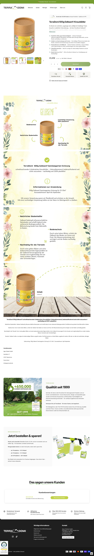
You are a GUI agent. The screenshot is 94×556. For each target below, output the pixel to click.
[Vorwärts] (41, 38)
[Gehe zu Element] (7, 60)
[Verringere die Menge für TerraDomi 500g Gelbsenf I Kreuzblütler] (51, 64)
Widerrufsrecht (38, 535)
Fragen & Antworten (39, 539)
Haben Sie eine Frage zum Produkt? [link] (59, 80)
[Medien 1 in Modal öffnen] (24, 35)
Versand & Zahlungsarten (40, 537)
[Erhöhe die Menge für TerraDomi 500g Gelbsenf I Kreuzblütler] (58, 64)
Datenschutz (37, 530)
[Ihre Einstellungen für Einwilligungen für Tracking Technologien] (91, 553)
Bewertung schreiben (59, 497)
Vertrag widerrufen (68, 537)
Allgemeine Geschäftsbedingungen (42, 528)
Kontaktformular (66, 534)
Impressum (36, 533)
